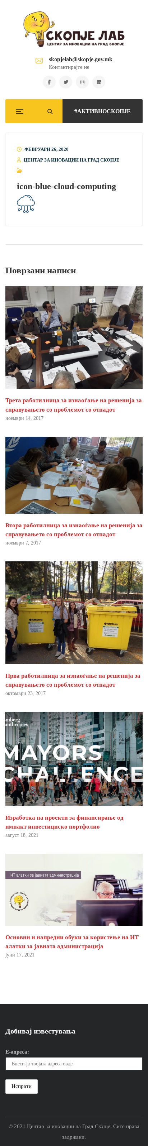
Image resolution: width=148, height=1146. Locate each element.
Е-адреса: (17, 1052)
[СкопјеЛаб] (74, 29)
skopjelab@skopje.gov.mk (80, 59)
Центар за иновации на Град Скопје (72, 160)
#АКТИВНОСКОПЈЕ (102, 111)
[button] (26, 204)
